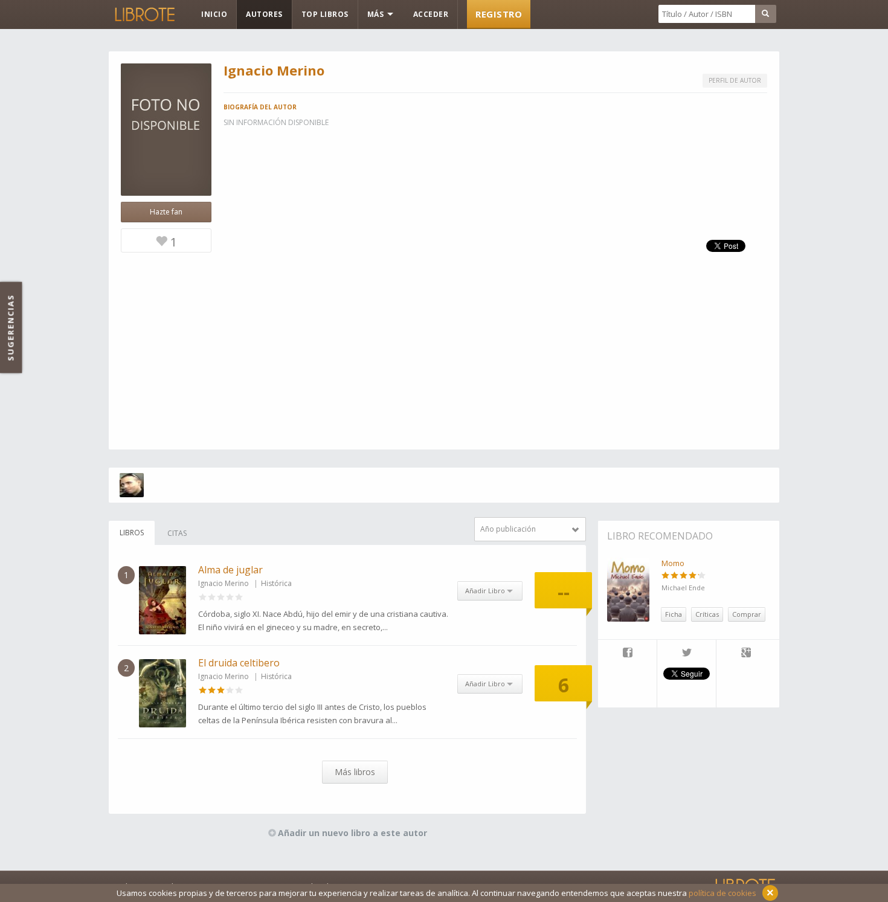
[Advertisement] (444, 364)
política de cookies (722, 893)
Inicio (214, 14)
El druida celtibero (239, 662)
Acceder (431, 14)
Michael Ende (683, 587)
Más (376, 14)
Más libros (355, 772)
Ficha (673, 614)
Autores (264, 14)
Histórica (276, 583)
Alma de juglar (230, 569)
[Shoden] (132, 485)
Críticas (707, 614)
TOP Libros (325, 14)
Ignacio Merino (223, 583)
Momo (672, 563)
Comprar (746, 614)
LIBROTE (144, 14)
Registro (498, 14)
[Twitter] (686, 654)
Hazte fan (166, 212)
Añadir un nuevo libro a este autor (352, 833)
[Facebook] (627, 654)
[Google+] (746, 654)
